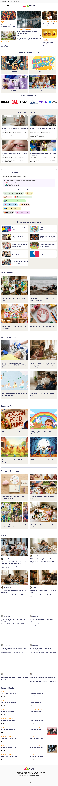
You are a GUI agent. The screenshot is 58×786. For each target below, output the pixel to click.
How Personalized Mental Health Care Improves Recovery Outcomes (13, 562)
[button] (48, 5)
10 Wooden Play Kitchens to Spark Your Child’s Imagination (8, 730)
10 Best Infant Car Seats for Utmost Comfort (36, 730)
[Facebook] (54, 1)
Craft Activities (7, 272)
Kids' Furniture (3, 691)
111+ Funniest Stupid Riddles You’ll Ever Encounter (47, 44)
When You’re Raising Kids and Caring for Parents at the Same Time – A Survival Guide (42, 365)
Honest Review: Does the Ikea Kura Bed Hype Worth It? (37, 757)
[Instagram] (57, 1)
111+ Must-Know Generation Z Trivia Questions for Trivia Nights (8, 26)
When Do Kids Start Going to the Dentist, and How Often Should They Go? (14, 365)
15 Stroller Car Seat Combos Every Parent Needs (8, 721)
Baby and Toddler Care (29, 112)
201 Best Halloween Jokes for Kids (41, 460)
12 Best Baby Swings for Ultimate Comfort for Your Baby (37, 712)
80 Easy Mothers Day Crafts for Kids (42, 326)
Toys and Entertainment (39, 709)
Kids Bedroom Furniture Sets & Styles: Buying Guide (37, 694)
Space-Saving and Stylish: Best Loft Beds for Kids (8, 703)
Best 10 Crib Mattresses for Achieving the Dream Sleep (36, 739)
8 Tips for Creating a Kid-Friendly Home (36, 703)
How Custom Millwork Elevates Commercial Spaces (27, 32)
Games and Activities (10, 471)
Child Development (9, 337)
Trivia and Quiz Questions (29, 222)
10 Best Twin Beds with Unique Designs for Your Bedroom (8, 748)
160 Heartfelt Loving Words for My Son (42, 559)
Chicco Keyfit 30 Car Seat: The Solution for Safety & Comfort (8, 739)
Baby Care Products (4, 718)
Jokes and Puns (7, 406)
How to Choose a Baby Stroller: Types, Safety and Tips (8, 694)
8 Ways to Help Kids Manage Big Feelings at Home (13, 498)
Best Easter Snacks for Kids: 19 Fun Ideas (14, 677)
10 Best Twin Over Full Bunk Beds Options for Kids (8, 712)
